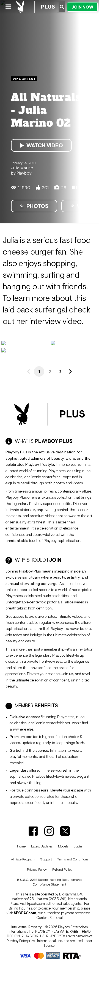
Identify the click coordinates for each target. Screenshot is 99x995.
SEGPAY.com (25, 913)
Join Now (82, 7)
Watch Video (44, 145)
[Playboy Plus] (35, 7)
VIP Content (24, 79)
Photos (37, 206)
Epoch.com (36, 903)
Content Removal (49, 917)
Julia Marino (22, 167)
